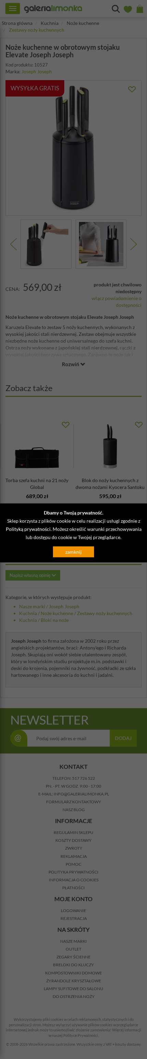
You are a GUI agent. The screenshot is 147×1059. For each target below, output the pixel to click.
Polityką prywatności (28, 529)
